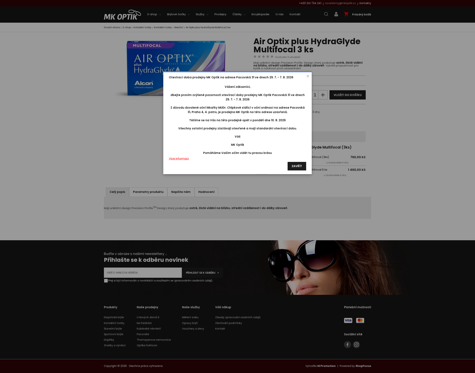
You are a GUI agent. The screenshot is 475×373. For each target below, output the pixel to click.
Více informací (179, 158)
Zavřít (297, 166)
